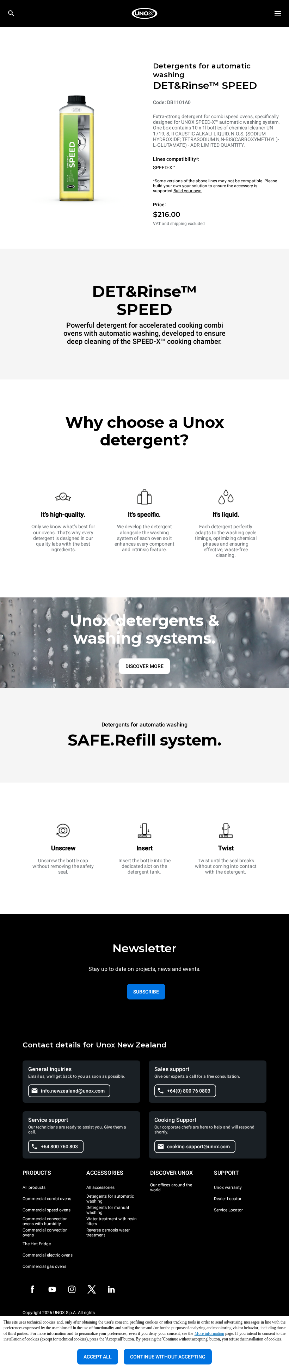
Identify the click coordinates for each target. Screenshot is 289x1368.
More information (209, 1333)
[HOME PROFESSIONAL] (144, 13)
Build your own (187, 190)
